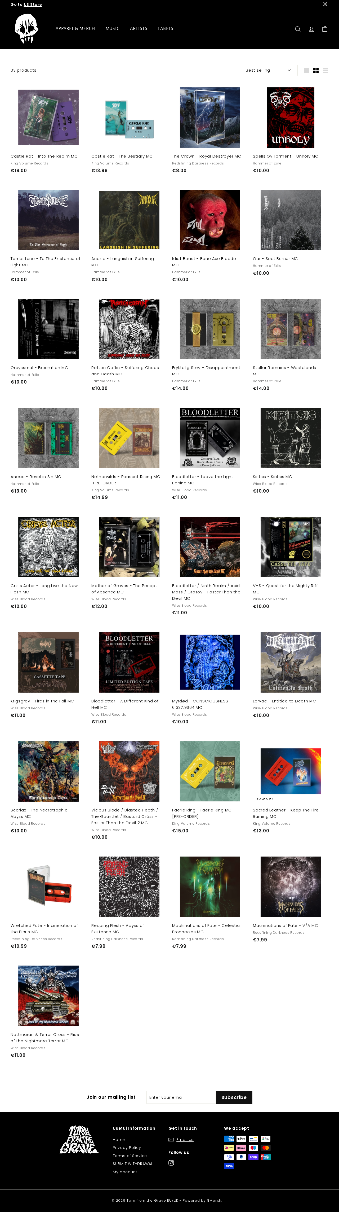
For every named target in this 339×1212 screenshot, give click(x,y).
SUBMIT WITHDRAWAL (133, 1163)
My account (125, 1172)
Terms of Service (130, 1155)
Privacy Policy (127, 1147)
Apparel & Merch (75, 28)
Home (119, 1139)
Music (113, 28)
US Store (33, 4)
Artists (139, 28)
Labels (165, 28)
